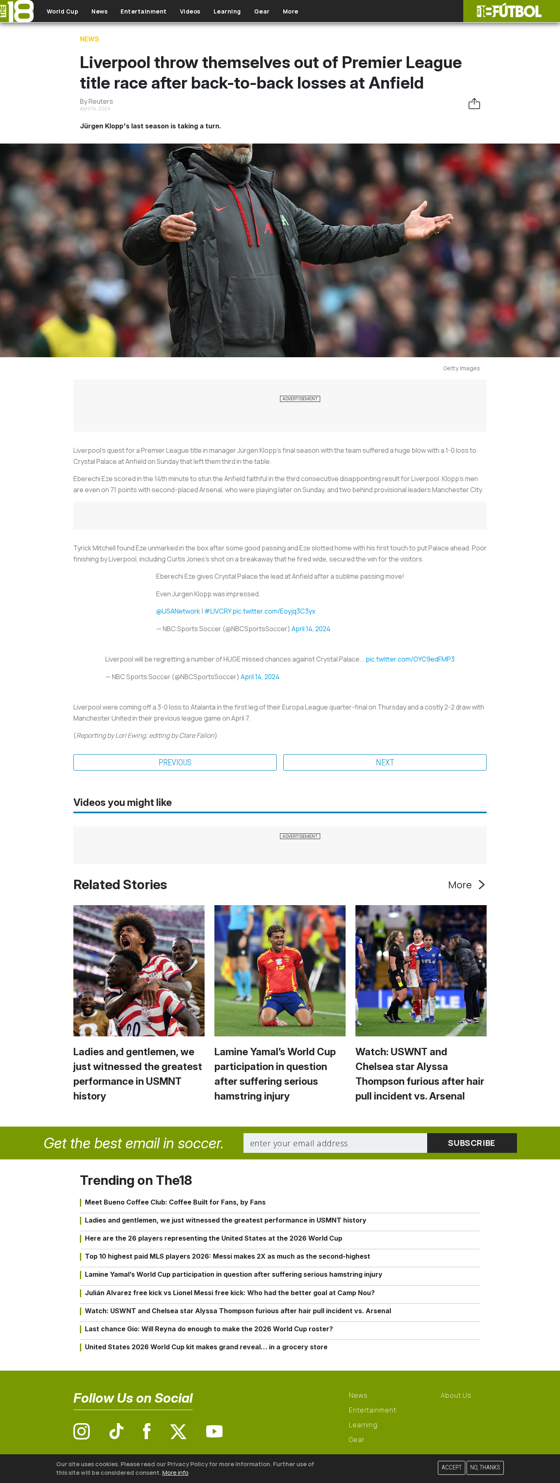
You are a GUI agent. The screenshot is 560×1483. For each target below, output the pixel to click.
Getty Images (461, 368)
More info (175, 1472)
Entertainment (144, 11)
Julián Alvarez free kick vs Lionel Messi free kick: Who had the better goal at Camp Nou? (230, 1293)
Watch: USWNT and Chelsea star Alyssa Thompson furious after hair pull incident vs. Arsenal (238, 1311)
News (99, 11)
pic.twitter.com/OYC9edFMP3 (410, 659)
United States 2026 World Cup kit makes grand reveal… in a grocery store (206, 1347)
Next (385, 762)
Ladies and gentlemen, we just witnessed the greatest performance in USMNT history (226, 1220)
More (290, 11)
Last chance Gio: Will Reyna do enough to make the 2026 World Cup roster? (209, 1329)
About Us (456, 1395)
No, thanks (485, 1467)
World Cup (63, 11)
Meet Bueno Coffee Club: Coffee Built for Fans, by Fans (175, 1202)
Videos (190, 11)
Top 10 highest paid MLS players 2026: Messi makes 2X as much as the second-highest (227, 1256)
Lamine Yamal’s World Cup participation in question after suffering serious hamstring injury (233, 1274)
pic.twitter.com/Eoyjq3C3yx (273, 611)
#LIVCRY (217, 611)
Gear (262, 11)
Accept (452, 1467)
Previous (175, 762)
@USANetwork (178, 611)
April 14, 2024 (310, 628)
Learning (227, 11)
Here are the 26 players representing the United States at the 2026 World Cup (213, 1238)
